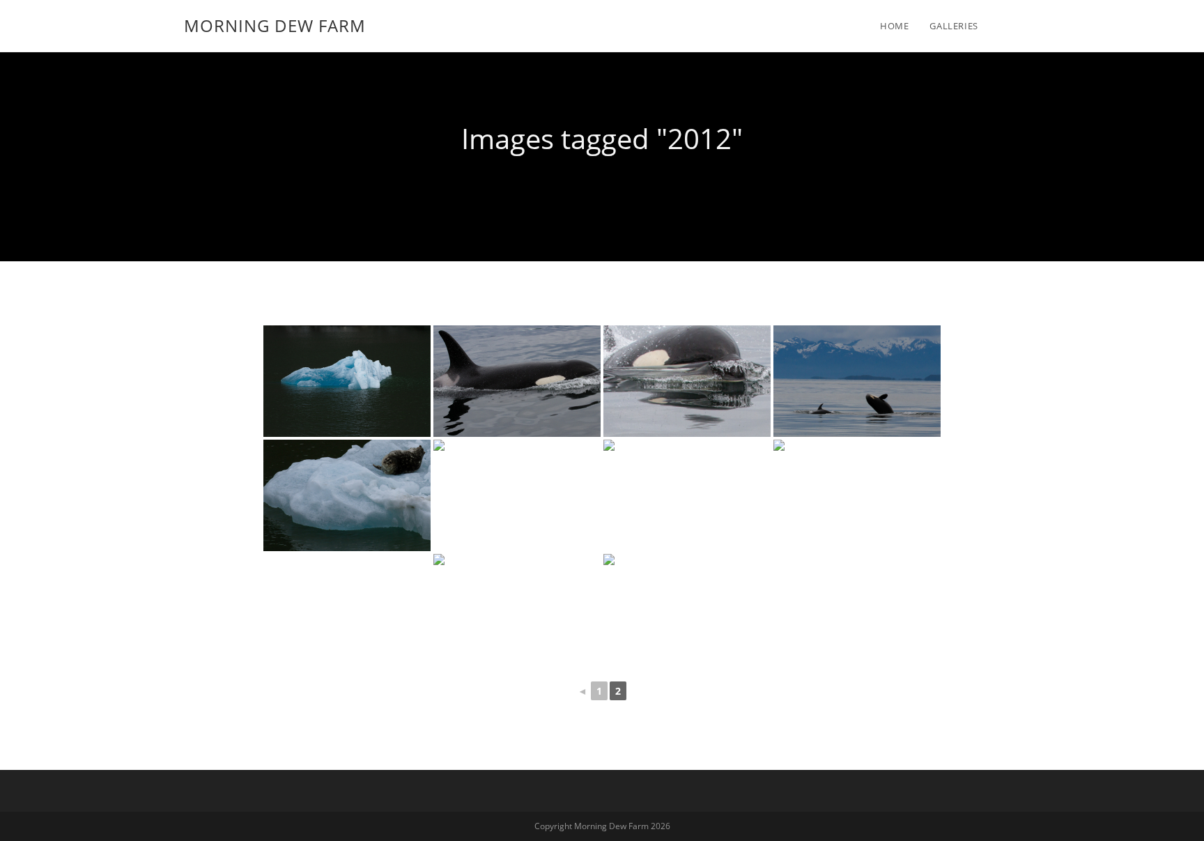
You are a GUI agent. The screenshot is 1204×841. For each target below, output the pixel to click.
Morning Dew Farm (275, 25)
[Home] (602, 183)
